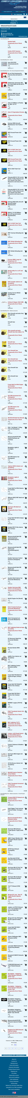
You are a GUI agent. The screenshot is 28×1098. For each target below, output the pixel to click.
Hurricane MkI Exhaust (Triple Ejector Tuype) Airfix (15, 829)
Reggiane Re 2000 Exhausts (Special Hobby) (15, 1030)
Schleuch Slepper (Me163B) (16, 302)
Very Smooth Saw (13, 350)
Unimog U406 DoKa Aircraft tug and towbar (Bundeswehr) (15, 203)
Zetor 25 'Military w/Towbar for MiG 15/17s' (15, 103)
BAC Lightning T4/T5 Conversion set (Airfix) (14, 723)
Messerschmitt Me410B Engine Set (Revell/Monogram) (14, 569)
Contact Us (14, 1061)
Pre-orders (14, 1073)
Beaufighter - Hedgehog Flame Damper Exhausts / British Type (15, 975)
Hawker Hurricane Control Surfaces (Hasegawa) (15, 558)
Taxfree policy (14, 1083)
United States (19, 14)
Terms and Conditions (14, 1077)
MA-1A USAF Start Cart (14, 149)
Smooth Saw (11, 322)
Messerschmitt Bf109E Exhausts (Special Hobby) (15, 1021)
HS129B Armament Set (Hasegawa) (14, 396)
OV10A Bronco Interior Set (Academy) (15, 763)
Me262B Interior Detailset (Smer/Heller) (15, 773)
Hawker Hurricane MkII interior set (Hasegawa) (14, 588)
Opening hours (14, 1063)
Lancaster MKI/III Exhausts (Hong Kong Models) (15, 946)
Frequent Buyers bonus (14, 1069)
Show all (4, 36)
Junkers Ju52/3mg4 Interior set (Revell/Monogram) (16, 734)
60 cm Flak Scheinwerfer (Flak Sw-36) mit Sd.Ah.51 (15, 74)
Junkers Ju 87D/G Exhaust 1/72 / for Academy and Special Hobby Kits (15, 908)
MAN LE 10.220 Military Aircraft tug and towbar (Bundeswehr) (14, 214)
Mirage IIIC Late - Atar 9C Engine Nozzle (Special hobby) (15, 896)
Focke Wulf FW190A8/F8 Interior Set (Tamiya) (15, 684)
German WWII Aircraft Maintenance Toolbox (14, 94)
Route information (14, 1065)
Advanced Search (14, 18)
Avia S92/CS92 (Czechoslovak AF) (13, 63)
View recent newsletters (14, 1089)
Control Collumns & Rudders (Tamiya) (15, 745)
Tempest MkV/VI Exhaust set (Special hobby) (16, 798)
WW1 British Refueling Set (15, 241)
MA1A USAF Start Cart (14, 169)
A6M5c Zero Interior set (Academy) (14, 657)
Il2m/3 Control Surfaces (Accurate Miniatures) (14, 607)
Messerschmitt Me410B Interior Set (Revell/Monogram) (14, 549)
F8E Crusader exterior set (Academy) (15, 282)
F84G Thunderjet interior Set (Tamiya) (16, 712)
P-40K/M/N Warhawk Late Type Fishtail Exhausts (15, 965)
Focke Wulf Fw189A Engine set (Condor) (15, 385)
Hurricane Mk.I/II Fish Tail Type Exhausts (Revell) (15, 868)
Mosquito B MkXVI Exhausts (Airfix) (15, 955)
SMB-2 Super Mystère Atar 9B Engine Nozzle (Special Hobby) (15, 839)
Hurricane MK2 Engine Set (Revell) (15, 754)
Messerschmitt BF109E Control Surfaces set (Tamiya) (14, 438)
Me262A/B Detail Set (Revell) (16, 418)
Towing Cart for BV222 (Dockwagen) (14, 293)
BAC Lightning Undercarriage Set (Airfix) (16, 628)
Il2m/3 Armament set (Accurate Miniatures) (14, 618)
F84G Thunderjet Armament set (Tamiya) (16, 784)
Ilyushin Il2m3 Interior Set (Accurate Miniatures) (15, 578)
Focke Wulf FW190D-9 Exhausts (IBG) (14, 928)
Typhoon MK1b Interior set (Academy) (15, 466)
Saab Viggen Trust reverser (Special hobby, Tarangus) (15, 809)
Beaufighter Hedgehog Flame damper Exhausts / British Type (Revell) (15, 1011)
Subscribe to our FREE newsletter (14, 1087)
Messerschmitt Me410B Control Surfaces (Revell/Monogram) (14, 538)
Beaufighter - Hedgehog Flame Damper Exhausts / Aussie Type (15, 988)
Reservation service (14, 1075)
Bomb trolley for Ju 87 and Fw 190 (15, 271)
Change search (4, 31)
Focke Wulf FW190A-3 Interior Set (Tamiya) (14, 694)
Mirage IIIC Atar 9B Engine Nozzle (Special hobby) (15, 918)
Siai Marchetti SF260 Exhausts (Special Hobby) (15, 858)
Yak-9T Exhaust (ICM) (14, 886)
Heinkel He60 (11, 41)
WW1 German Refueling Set (15, 233)
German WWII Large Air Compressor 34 (14, 260)
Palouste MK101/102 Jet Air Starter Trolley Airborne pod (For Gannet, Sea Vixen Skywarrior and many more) (16, 179)
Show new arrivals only (7, 33)
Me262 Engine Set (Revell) (15, 598)
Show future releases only (7, 34)
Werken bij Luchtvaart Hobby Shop (14, 1085)
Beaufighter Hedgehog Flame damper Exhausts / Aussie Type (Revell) (15, 1000)
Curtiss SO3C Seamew (14, 51)
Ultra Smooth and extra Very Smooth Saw (16, 314)
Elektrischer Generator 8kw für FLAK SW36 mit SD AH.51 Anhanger (16, 84)
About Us (14, 1059)
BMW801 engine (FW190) (15, 703)
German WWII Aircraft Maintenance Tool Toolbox (15, 123)
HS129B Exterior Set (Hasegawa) (13, 457)
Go (25, 17)
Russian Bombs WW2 (14, 648)
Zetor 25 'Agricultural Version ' (16, 112)
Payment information (14, 1067)
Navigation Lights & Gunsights (13, 448)
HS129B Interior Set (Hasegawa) (13, 407)
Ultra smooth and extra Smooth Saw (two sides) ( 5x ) (16, 332)
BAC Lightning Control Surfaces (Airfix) (14, 666)
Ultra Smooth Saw (13, 367)
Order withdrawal (14, 1079)
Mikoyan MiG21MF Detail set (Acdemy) (16, 498)
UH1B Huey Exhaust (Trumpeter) (13, 849)
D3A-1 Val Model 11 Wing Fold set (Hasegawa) (15, 428)
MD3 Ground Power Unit (14, 132)
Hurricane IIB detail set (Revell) (14, 507)
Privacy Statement (14, 1081)
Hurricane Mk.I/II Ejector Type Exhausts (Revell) (15, 877)
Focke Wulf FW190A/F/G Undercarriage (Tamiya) (15, 675)
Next (15, 1044)
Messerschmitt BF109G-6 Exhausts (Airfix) (15, 818)
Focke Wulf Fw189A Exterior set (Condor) (16, 489)
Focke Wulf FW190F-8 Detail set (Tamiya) (16, 518)
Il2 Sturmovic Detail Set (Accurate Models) (14, 639)
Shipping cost (14, 1071)
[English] (11, 14)
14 (22, 1048)
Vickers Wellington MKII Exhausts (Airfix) (14, 937)
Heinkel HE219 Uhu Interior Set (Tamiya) (15, 527)
